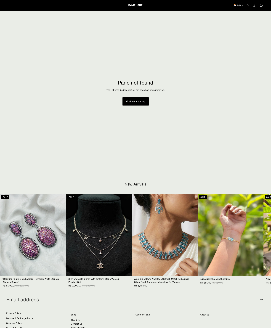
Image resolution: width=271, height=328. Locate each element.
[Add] (61, 271)
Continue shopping (135, 101)
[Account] (254, 5)
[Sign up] (261, 299)
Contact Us (76, 324)
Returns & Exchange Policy (19, 318)
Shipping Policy (14, 323)
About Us (75, 320)
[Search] (247, 5)
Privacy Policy (13, 313)
